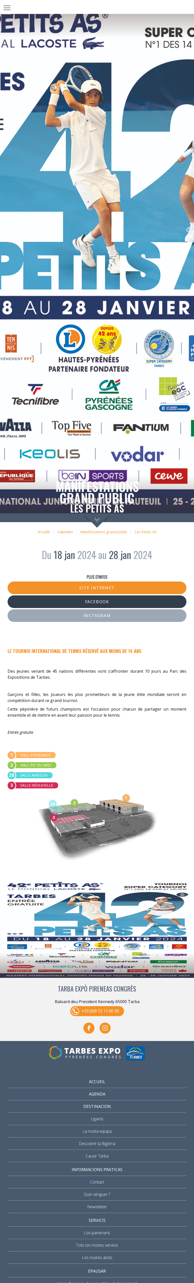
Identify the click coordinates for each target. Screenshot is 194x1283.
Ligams (97, 1119)
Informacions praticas (97, 1169)
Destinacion (97, 1106)
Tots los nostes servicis (97, 1245)
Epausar (97, 1271)
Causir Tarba (97, 1156)
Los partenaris (97, 1233)
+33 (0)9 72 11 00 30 (100, 1011)
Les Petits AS (146, 532)
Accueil (97, 1081)
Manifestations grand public (103, 532)
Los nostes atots (97, 1257)
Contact (97, 1182)
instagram (105, 1028)
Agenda (97, 1094)
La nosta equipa (97, 1131)
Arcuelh (44, 532)
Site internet (97, 588)
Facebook (97, 601)
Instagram (97, 615)
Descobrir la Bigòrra (97, 1143)
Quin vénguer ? (97, 1194)
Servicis (97, 1220)
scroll (97, 520)
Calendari (65, 532)
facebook (89, 1028)
